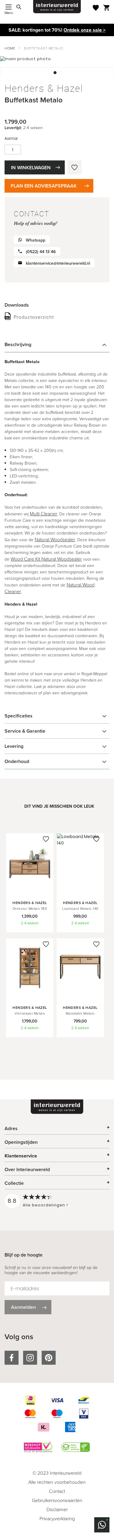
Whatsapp (35, 240)
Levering (14, 746)
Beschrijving (18, 344)
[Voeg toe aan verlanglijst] (74, 167)
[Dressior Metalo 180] (29, 891)
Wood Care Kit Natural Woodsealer (46, 558)
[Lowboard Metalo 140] (80, 891)
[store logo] (57, 6)
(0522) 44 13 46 (41, 252)
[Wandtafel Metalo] (80, 995)
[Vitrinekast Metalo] (29, 995)
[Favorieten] (96, 8)
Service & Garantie (25, 730)
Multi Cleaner (43, 513)
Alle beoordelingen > (45, 1205)
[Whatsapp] (101, 1524)
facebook (12, 1358)
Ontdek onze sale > (84, 29)
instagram (30, 1358)
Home (10, 48)
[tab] (57, 344)
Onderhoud (17, 761)
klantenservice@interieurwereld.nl (58, 263)
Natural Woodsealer (55, 539)
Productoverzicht (34, 317)
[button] (54, 72)
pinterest (49, 1358)
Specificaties (19, 715)
